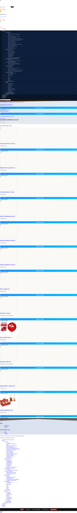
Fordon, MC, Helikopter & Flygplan (15, 39)
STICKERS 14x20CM (4, 111)
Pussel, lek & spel (12, 43)
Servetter (10, 56)
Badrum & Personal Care (11, 472)
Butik (5, 431)
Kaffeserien (10, 54)
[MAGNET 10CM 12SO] (8, 359)
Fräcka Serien (11, 50)
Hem (1, 102)
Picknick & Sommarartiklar (14, 57)
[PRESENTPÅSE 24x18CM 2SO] (8, 383)
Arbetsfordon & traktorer (14, 34)
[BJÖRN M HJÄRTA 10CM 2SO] (8, 238)
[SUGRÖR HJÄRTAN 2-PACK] (8, 189)
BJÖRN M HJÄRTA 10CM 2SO (7, 240)
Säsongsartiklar (9, 72)
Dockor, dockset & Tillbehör (14, 38)
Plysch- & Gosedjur (12, 42)
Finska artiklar (11, 88)
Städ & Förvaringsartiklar (11, 473)
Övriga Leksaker (11, 48)
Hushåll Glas (11, 51)
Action (9, 33)
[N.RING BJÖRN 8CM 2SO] (8, 408)
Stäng (1, 512)
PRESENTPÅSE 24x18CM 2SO (6, 105)
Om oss (6, 432)
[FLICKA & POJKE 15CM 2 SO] (8, 141)
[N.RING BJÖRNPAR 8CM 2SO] (8, 214)
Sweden (9, 90)
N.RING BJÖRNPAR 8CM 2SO (7, 216)
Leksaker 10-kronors (12, 46)
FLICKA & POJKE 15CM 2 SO (7, 143)
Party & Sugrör (11, 41)
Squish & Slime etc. (12, 45)
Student (10, 80)
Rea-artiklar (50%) (10, 93)
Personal (6, 433)
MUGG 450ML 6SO (4, 289)
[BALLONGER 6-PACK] (8, 335)
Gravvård (10, 74)
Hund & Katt (10, 85)
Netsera (13, 437)
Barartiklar (11, 83)
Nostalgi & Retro (9, 81)
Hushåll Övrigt (11, 53)
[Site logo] (6, 5)
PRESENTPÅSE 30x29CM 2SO (7, 167)
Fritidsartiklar (9, 66)
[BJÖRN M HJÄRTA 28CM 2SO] (8, 262)
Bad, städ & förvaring (10, 61)
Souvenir (10, 87)
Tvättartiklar (9, 474)
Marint (9, 86)
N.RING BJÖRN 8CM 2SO (6, 410)
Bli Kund (6, 426)
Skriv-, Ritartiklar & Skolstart (15, 44)
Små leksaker (11, 47)
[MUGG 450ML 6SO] (8, 286)
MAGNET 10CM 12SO (5, 361)
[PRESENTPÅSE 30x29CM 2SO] (8, 165)
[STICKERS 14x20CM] (8, 311)
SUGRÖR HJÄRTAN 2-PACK (7, 192)
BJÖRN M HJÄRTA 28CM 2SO (7, 264)
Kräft (9, 78)
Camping (10, 84)
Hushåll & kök (9, 49)
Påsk (9, 79)
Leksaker (8, 32)
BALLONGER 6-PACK (5, 337)
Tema (7, 82)
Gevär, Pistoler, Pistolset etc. (14, 40)
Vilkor (6, 427)
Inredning (10, 59)
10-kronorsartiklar (10, 92)
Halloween (10, 75)
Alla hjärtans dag (12, 73)
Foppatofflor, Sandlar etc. (14, 68)
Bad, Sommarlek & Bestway (14, 36)
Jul (8, 76)
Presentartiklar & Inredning (12, 58)
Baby (9, 35)
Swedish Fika (10, 55)
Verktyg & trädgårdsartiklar (15, 71)
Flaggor (10, 67)
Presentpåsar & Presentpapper (14, 60)
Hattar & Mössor (11, 69)
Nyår (9, 77)
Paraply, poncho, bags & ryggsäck (15, 70)
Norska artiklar (11, 89)
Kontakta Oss (7, 425)
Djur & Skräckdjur (12, 37)
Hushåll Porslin (11, 52)
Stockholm (10, 91)
